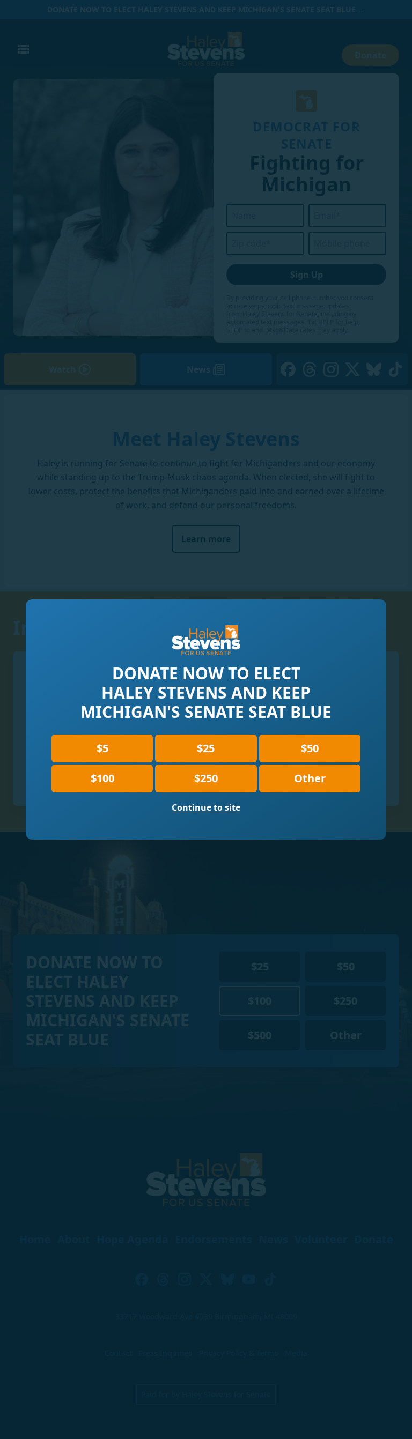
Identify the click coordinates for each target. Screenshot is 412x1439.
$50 (310, 748)
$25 (206, 748)
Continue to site (206, 807)
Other (310, 778)
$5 (102, 748)
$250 (206, 778)
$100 (102, 778)
